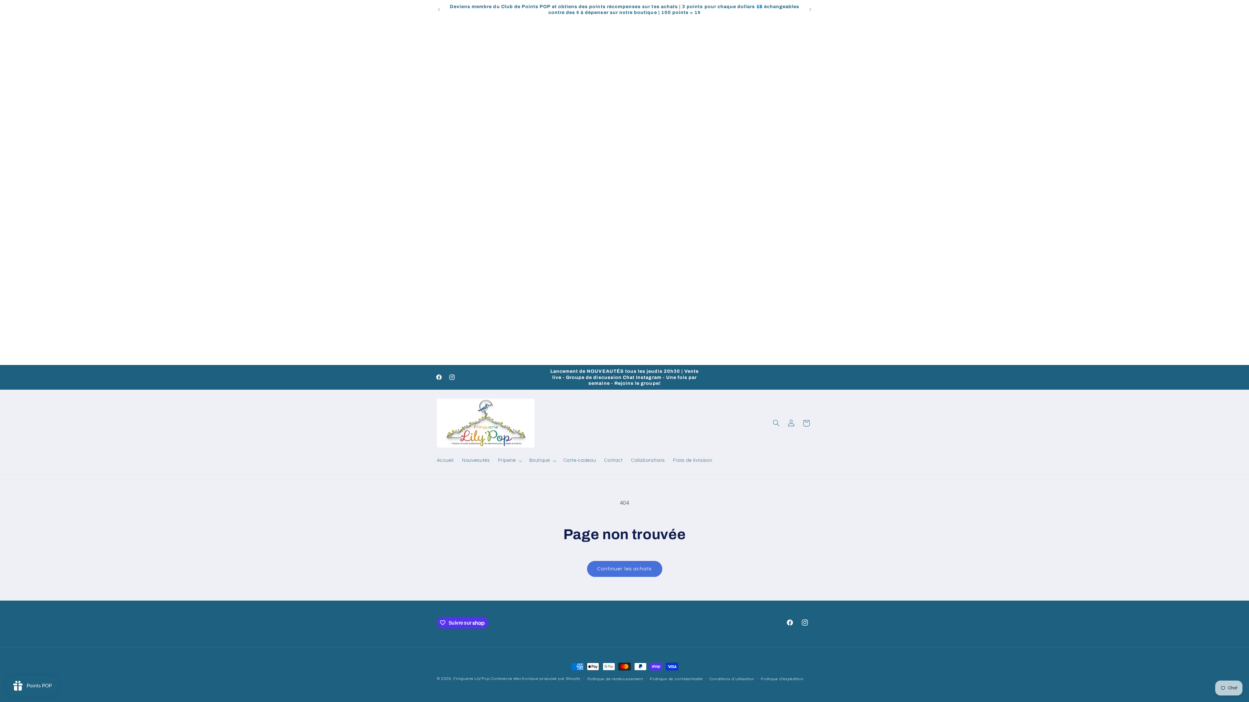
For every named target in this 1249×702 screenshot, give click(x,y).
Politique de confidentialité (676, 679)
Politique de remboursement (615, 679)
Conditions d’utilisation (731, 679)
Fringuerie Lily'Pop (471, 679)
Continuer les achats (624, 568)
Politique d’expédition (782, 679)
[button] (509, 461)
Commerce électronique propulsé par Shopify (536, 679)
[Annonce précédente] (439, 9)
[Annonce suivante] (810, 9)
